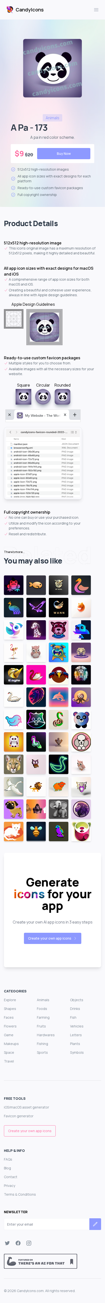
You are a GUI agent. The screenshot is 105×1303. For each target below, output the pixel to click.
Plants (75, 1043)
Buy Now (64, 153)
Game (8, 1035)
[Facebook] (18, 1243)
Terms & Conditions (20, 1194)
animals (52, 117)
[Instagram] (28, 1243)
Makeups (11, 1043)
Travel (9, 1061)
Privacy (9, 1185)
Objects (76, 1000)
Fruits (41, 1026)
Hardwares (46, 1035)
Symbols (77, 1052)
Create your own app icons (49, 938)
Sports (42, 1052)
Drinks (75, 1008)
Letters (76, 1035)
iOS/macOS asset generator (26, 1107)
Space (9, 1052)
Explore (10, 1000)
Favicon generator (18, 1116)
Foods (42, 1008)
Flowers (10, 1026)
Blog (7, 1168)
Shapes (10, 1008)
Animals (43, 1000)
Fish (73, 1017)
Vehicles (77, 1026)
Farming (43, 1017)
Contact (10, 1176)
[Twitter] (7, 1243)
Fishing (42, 1043)
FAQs (8, 1159)
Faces (9, 1017)
